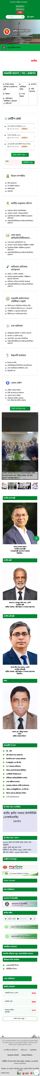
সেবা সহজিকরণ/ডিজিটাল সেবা (17, 368)
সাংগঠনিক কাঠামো (13, 186)
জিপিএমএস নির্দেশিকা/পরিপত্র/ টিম (19, 306)
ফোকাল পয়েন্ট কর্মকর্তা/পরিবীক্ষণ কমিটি (20, 245)
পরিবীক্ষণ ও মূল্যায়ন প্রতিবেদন (17, 311)
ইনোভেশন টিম (11, 363)
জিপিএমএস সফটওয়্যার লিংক (17, 314)
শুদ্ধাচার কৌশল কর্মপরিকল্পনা (16, 211)
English (31, 17)
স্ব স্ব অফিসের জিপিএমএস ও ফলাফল (19, 308)
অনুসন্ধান (22, 17)
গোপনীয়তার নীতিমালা (11, 1050)
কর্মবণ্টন (10, 191)
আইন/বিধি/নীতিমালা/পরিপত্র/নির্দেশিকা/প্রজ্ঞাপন (20, 222)
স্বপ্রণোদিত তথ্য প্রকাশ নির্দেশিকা (17, 338)
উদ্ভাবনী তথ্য (11, 371)
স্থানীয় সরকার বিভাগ (21, 31)
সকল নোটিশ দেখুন (19, 155)
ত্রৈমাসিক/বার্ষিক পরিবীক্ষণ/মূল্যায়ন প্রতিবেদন (18, 249)
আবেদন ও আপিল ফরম (15, 336)
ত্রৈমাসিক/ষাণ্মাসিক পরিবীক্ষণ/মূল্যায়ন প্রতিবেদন (19, 217)
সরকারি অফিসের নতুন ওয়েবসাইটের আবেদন (18, 954)
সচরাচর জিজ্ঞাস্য (26, 1055)
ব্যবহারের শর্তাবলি (13, 1055)
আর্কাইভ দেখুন (28, 162)
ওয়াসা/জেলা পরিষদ (14, 395)
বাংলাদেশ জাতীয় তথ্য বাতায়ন (18, 2)
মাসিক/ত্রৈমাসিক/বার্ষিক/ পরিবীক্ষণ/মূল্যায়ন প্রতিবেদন (19, 278)
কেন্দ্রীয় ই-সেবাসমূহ (10, 859)
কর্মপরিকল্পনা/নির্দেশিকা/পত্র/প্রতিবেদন (19, 365)
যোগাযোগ (33, 1050)
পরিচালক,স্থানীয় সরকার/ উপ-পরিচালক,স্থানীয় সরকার (16, 399)
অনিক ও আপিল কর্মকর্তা (15, 274)
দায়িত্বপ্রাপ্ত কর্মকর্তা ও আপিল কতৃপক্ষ (19, 333)
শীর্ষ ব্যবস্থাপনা (12, 183)
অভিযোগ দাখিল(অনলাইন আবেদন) (18, 281)
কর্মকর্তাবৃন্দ (11, 189)
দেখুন (20, 12)
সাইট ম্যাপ (24, 1050)
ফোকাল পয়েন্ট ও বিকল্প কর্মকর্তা (17, 213)
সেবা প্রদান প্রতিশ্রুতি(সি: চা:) (16, 242)
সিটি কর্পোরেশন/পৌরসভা (15, 393)
